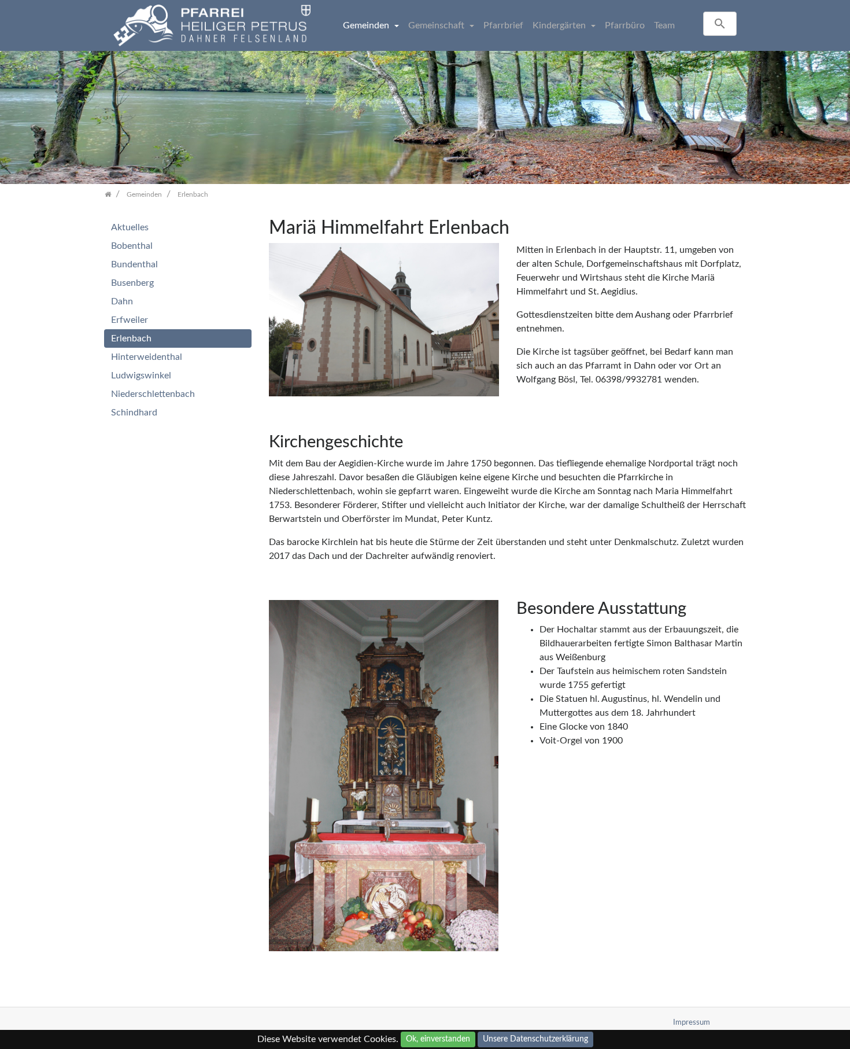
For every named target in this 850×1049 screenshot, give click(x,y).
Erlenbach (131, 338)
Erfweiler (129, 320)
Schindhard (134, 412)
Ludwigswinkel (141, 375)
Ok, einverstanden (438, 1039)
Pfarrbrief (503, 25)
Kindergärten (560, 25)
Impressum (691, 1022)
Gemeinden (367, 25)
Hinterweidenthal (146, 357)
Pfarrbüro (625, 25)
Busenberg (132, 283)
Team (664, 25)
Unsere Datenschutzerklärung (535, 1039)
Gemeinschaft (437, 25)
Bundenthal (134, 264)
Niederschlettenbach (153, 394)
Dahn (122, 301)
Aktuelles (130, 227)
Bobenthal (132, 246)
